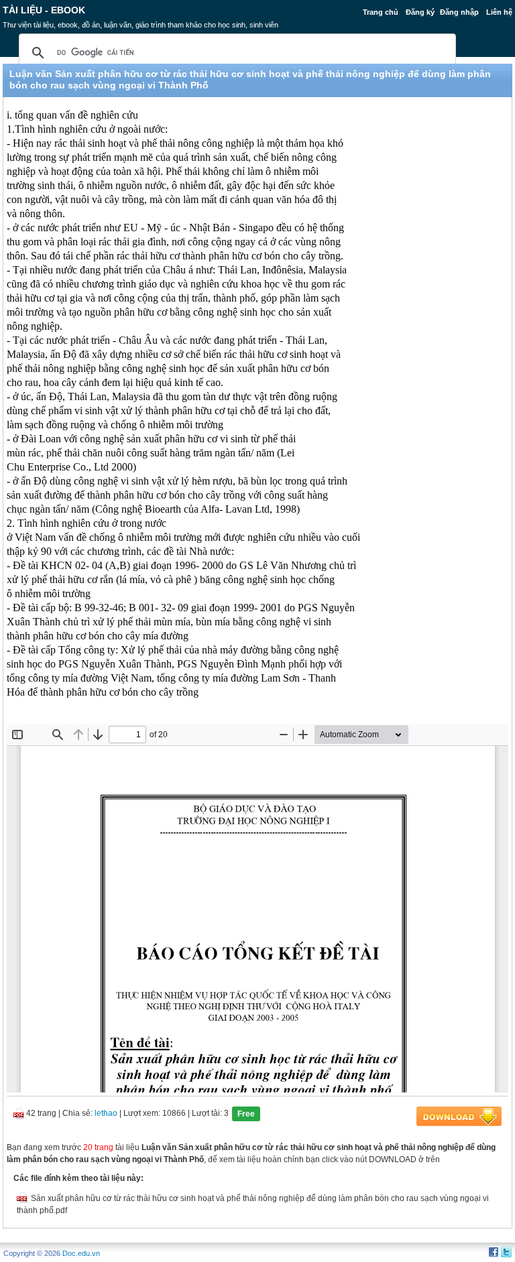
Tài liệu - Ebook (44, 10)
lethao (106, 1113)
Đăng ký (420, 12)
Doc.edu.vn (81, 1253)
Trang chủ (380, 12)
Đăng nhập (459, 12)
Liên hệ (499, 12)
